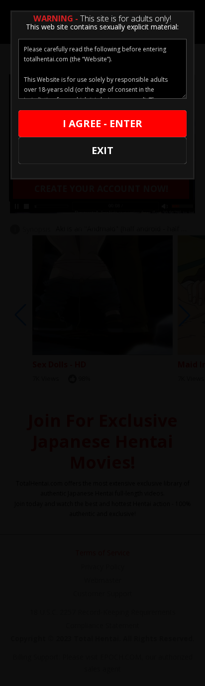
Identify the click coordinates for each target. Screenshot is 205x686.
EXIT (102, 150)
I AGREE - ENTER (102, 123)
